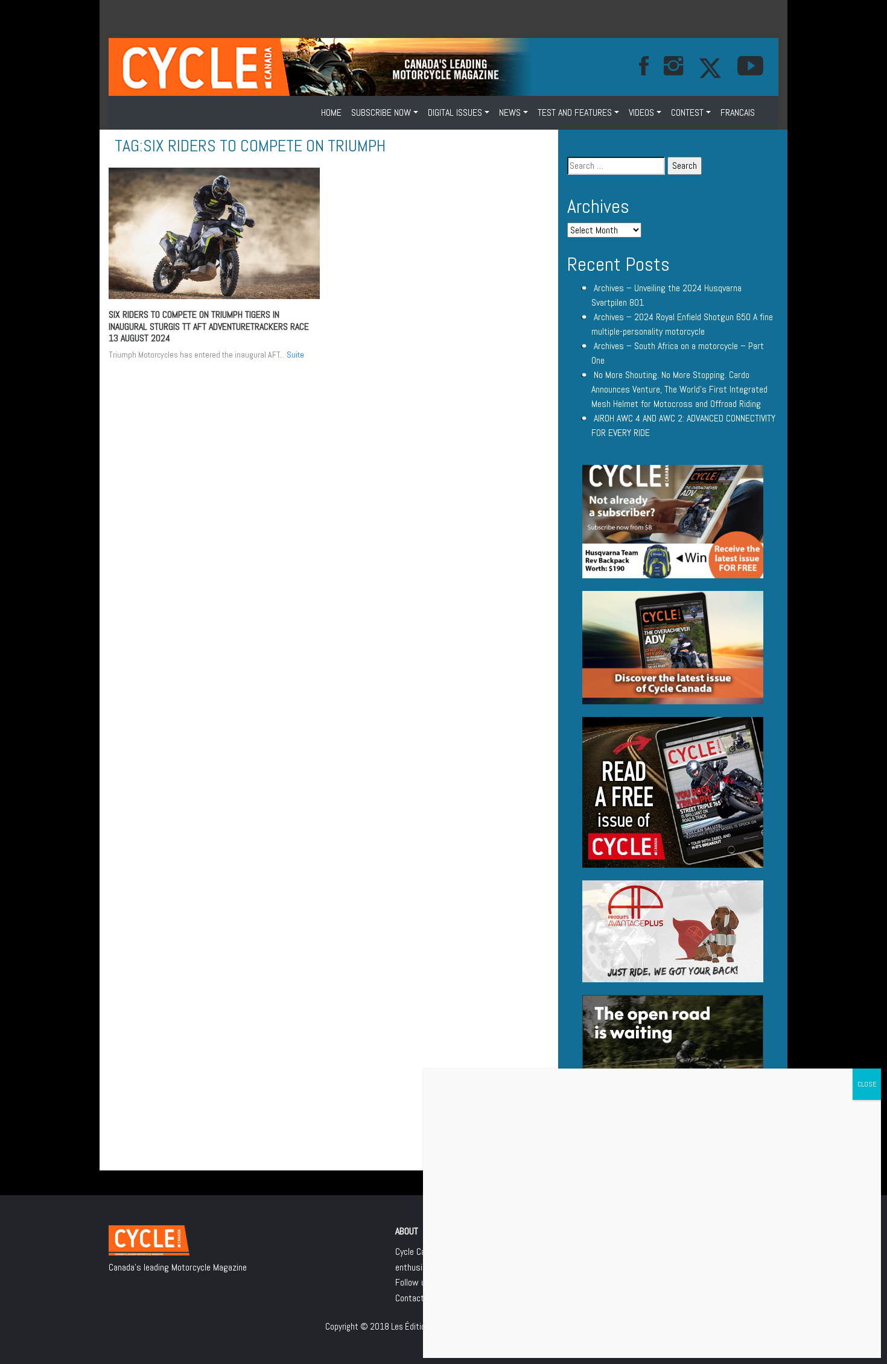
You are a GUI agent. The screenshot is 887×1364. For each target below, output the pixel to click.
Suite (295, 354)
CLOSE (866, 1084)
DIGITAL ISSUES (455, 112)
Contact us (415, 1298)
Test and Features (575, 112)
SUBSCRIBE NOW (381, 112)
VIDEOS (641, 112)
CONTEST (687, 112)
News (510, 112)
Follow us (412, 1282)
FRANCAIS (737, 112)
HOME (331, 112)
